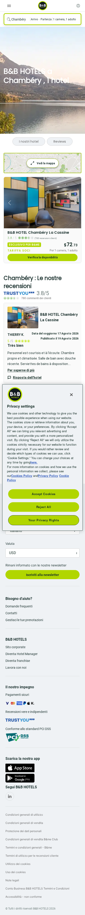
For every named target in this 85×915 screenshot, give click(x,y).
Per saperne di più (20, 370)
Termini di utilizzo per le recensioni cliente (31, 855)
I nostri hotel (29, 141)
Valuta (10, 543)
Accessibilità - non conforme (23, 896)
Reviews (59, 141)
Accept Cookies (44, 494)
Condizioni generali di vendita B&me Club (31, 839)
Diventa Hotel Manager (21, 654)
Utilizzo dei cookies (17, 864)
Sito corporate (15, 647)
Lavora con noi (15, 667)
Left (8, 202)
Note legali (12, 880)
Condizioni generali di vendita (24, 823)
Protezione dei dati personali (23, 831)
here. (33, 462)
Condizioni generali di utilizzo (24, 814)
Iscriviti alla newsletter (42, 575)
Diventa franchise (17, 661)
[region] (42, 457)
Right (76, 202)
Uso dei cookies (15, 872)
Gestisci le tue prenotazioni (24, 620)
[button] (43, 343)
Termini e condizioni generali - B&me (28, 847)
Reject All (43, 507)
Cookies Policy (21, 475)
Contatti (11, 613)
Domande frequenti (18, 606)
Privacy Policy (48, 475)
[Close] (71, 395)
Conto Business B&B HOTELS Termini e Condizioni (37, 888)
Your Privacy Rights (43, 520)
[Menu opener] (9, 6)
